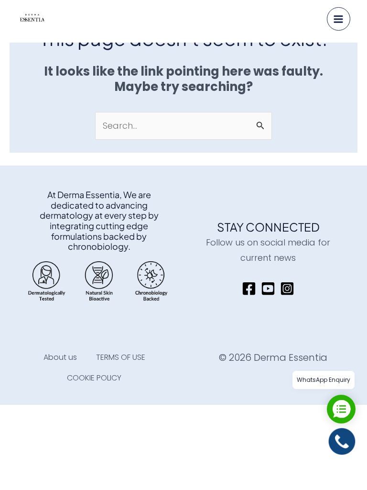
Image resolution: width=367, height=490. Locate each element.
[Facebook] (249, 288)
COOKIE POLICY (94, 377)
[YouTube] (268, 288)
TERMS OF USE (120, 357)
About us (60, 357)
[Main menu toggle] (338, 19)
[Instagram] (287, 288)
